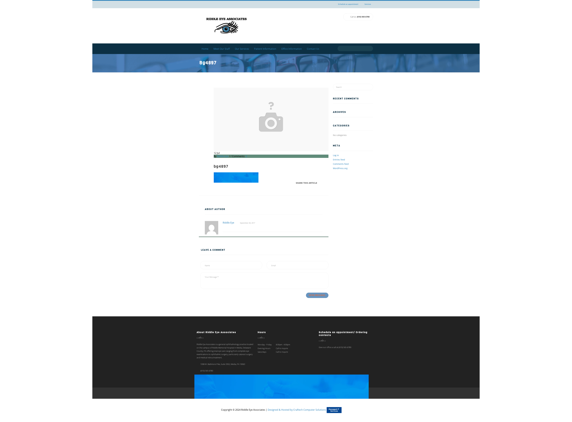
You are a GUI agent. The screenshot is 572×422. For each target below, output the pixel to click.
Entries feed (339, 159)
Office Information (291, 48)
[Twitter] (323, 182)
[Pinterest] (327, 182)
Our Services (242, 48)
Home (205, 48)
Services (368, 4)
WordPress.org (340, 168)
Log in (336, 155)
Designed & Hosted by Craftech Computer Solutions (297, 409)
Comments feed (341, 164)
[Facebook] (320, 182)
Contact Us (313, 48)
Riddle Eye (223, 156)
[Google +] (325, 182)
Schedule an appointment (348, 4)
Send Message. (317, 295)
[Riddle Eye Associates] (226, 25)
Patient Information (265, 48)
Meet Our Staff (221, 48)
